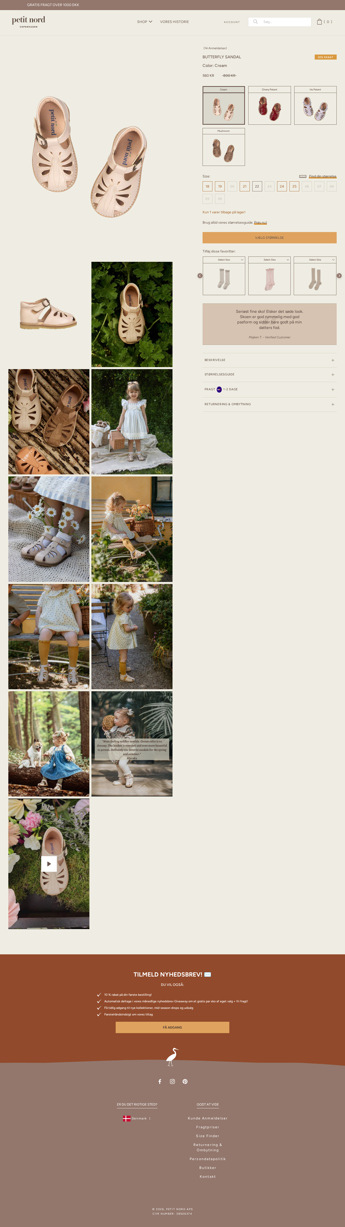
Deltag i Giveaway (280, 1205)
